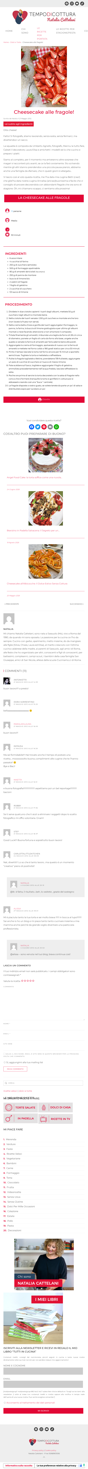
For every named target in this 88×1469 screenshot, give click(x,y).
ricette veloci (10, 1091)
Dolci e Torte (15, 42)
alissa (17, 909)
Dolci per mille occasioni (21, 1206)
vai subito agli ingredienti (19, 124)
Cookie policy (50, 1450)
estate (10, 1216)
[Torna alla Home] (44, 16)
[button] (44, 1457)
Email (6, 1034)
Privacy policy (38, 1450)
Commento (8, 986)
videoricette (14, 1192)
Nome (6, 1024)
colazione (12, 1211)
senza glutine (15, 1201)
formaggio (13, 1173)
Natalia (14, 119)
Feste (9, 1149)
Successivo (76, 604)
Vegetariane (13, 1158)
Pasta (10, 1225)
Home (9, 31)
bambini (11, 1163)
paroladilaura (22, 724)
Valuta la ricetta (11, 981)
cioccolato (13, 1182)
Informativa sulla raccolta (19, 1465)
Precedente (12, 604)
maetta (18, 780)
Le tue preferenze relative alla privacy (56, 1465)
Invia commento (15, 1069)
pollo (10, 1221)
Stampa (45, 399)
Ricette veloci (14, 1153)
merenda (11, 1139)
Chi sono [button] (24, 31)
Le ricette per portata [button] (42, 33)
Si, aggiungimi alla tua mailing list (24, 1062)
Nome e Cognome (14, 1365)
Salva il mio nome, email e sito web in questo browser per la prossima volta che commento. (41, 1055)
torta (9, 1177)
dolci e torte (25, 1091)
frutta (10, 1187)
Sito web (7, 1044)
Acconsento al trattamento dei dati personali (30, 1402)
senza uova (13, 1197)
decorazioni (14, 1230)
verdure (11, 1144)
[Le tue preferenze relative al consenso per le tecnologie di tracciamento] (84, 1465)
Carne (9, 1168)
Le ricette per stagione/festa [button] (66, 31)
